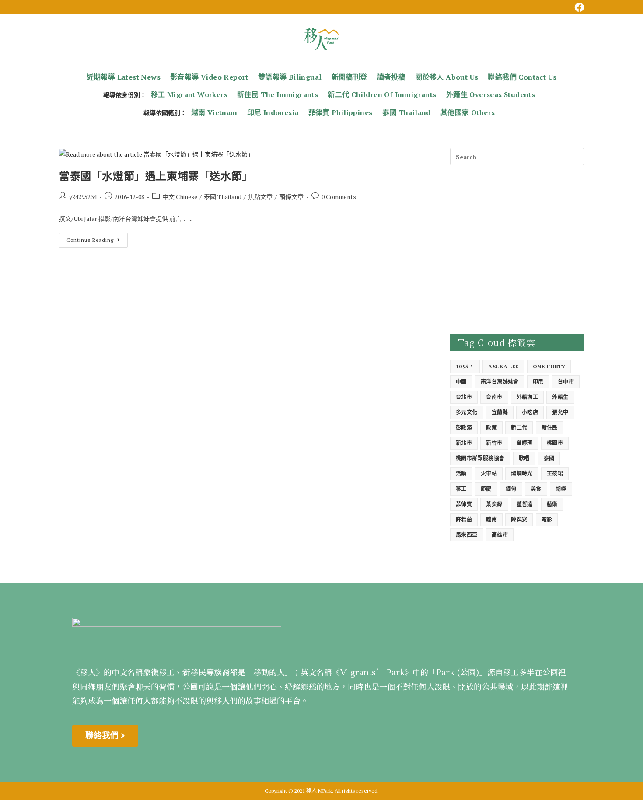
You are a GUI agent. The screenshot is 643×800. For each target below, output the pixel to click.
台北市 (464, 397)
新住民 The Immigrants (277, 94)
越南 (491, 519)
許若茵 (464, 519)
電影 (547, 519)
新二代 (519, 427)
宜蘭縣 (500, 412)
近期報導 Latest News (124, 77)
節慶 (486, 489)
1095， (465, 366)
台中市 (566, 381)
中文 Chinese (179, 196)
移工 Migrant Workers (189, 94)
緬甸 (511, 489)
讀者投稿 (391, 77)
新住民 (550, 427)
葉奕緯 (494, 504)
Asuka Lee (503, 366)
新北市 (464, 443)
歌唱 (524, 458)
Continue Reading (96, 238)
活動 (461, 473)
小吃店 (530, 412)
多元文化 (467, 412)
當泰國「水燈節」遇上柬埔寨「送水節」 (156, 175)
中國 (461, 381)
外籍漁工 (527, 397)
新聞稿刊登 (349, 77)
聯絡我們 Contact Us (522, 77)
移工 (461, 489)
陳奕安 (519, 519)
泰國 (549, 458)
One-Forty (549, 366)
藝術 (552, 504)
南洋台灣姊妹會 (500, 381)
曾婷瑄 (525, 443)
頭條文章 (291, 196)
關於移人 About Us (446, 77)
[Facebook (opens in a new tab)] (578, 7)
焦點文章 (260, 196)
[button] (105, 736)
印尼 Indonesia (273, 112)
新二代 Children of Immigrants (382, 94)
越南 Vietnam (214, 112)
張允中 (560, 412)
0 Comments (339, 196)
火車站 (489, 473)
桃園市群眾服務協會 (480, 458)
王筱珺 (555, 473)
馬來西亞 (467, 534)
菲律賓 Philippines (340, 112)
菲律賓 (464, 504)
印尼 (538, 381)
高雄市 (500, 534)
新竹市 (494, 443)
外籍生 (560, 397)
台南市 (494, 397)
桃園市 (555, 443)
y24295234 (83, 196)
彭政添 (464, 427)
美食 (536, 489)
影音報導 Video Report (209, 77)
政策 (491, 427)
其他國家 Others (467, 112)
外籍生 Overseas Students (490, 94)
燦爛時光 (522, 473)
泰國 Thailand (406, 112)
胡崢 (561, 489)
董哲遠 (525, 504)
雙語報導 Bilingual (290, 77)
